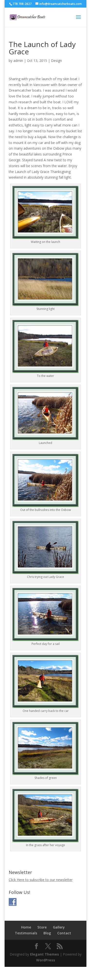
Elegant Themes (44, 954)
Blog (47, 933)
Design (56, 60)
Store (42, 927)
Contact (64, 933)
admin (18, 60)
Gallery (59, 927)
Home (26, 927)
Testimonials (26, 933)
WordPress (45, 960)
